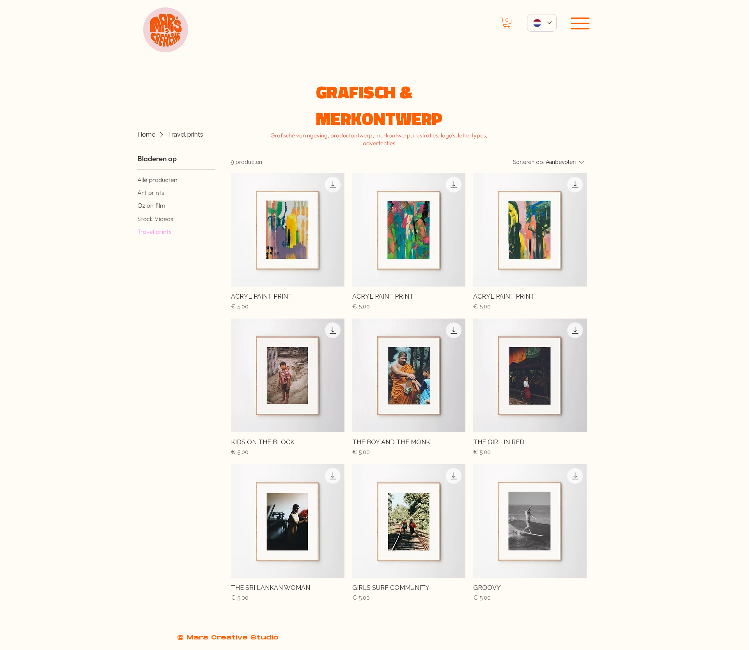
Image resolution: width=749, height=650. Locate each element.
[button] (507, 23)
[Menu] (579, 23)
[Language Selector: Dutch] (542, 23)
